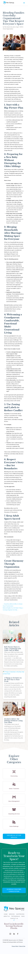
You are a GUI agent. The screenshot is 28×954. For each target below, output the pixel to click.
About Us (7, 916)
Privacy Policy (15, 946)
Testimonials (15, 916)
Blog (22, 916)
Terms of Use (22, 946)
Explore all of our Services (14, 836)
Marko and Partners (18, 942)
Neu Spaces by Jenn (9, 27)
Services (12, 914)
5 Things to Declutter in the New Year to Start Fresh (13, 679)
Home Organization (8, 29)
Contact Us (14, 918)
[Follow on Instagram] (10, 933)
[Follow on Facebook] (17, 933)
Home (5, 914)
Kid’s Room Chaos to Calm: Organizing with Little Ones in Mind (12, 648)
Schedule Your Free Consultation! (14, 890)
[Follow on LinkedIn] (14, 933)
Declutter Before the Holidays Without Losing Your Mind (13, 720)
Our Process (20, 914)
